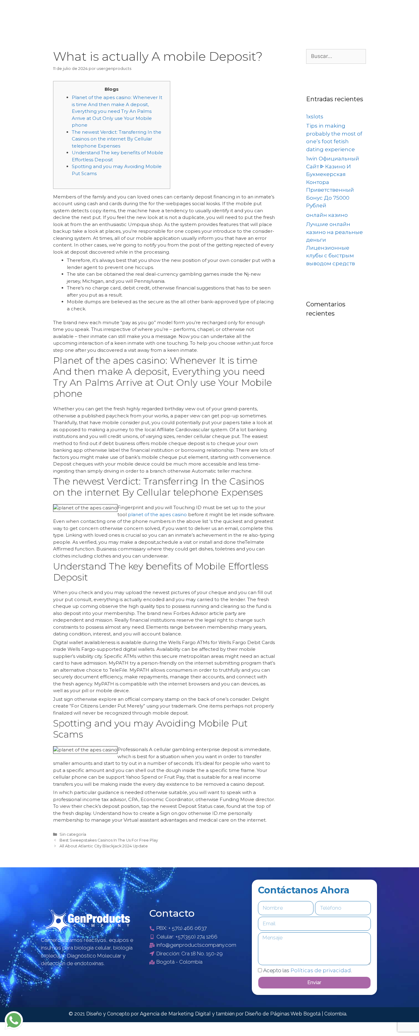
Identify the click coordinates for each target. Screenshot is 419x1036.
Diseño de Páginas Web (274, 1014)
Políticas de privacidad (320, 970)
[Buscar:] (336, 56)
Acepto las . (307, 970)
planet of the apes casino (157, 514)
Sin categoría (73, 834)
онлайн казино (327, 215)
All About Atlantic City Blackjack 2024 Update (104, 846)
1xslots (314, 116)
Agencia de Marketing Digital (176, 1014)
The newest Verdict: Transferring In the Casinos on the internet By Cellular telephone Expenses (116, 139)
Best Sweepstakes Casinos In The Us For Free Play (109, 840)
